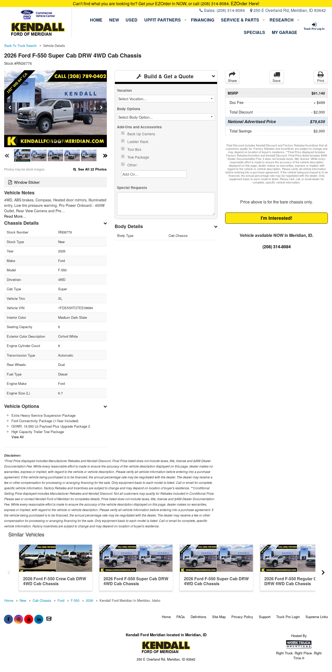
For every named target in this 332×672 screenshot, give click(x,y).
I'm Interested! (276, 218)
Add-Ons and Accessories (139, 126)
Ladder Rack (138, 141)
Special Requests (132, 187)
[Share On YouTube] (28, 619)
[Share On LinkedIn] (38, 619)
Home (96, 20)
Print (320, 80)
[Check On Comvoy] (48, 619)
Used (131, 20)
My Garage (284, 32)
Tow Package (138, 157)
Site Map (219, 616)
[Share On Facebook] (8, 619)
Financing (202, 20)
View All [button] (17, 436)
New (114, 20)
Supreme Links (317, 616)
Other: (133, 164)
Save (276, 80)
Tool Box (134, 149)
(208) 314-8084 (231, 10)
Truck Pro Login (288, 616)
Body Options (128, 108)
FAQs (180, 616)
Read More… (15, 216)
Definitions (198, 616)
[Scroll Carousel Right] (323, 571)
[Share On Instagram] (18, 619)
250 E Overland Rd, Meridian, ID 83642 (289, 10)
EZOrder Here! (245, 3)
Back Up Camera (141, 133)
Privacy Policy (242, 616)
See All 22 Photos (92, 169)
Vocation (124, 90)
